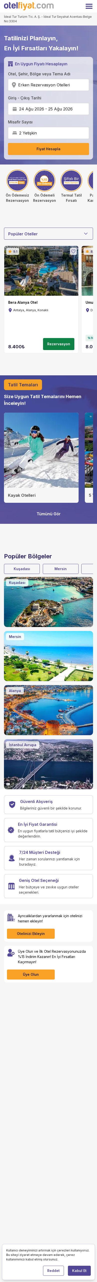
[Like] (73, 251)
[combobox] (71, 85)
